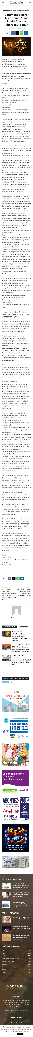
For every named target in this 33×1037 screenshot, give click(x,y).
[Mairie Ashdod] (15, 739)
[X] (17, 33)
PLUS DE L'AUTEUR (23, 627)
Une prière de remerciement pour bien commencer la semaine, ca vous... (20, 937)
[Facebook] (13, 33)
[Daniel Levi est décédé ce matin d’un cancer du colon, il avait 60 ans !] (6, 929)
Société (27, 10)
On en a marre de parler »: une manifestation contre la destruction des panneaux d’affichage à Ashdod (9, 594)
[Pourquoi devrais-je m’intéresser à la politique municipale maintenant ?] (6, 904)
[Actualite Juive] (15, 820)
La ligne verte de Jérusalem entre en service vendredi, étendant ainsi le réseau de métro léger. (21, 660)
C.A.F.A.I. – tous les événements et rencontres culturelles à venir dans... (20, 885)
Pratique (10, 10)
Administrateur (16, 618)
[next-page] (6, 669)
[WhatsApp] (21, 33)
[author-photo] (16, 615)
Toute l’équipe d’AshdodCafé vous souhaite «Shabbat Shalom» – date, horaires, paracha (21, 636)
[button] (3, 2)
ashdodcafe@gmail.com (21, 1010)
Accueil (4, 7)
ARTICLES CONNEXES (9, 627)
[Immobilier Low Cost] (15, 867)
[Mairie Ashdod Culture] (15, 766)
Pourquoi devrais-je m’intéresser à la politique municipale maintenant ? (20, 904)
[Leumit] (15, 793)
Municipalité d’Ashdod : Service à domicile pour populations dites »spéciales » (21, 894)
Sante (14, 10)
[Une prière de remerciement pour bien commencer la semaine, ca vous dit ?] (6, 937)
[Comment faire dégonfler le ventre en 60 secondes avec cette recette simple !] (6, 919)
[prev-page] (3, 669)
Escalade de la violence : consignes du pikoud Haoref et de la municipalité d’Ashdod (24, 592)
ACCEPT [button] (20, 1034)
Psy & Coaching (20, 10)
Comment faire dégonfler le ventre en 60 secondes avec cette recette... (20, 919)
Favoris (4, 636)
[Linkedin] (26, 33)
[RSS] (21, 1023)
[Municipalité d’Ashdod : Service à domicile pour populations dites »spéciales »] (6, 895)
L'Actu (8, 7)
